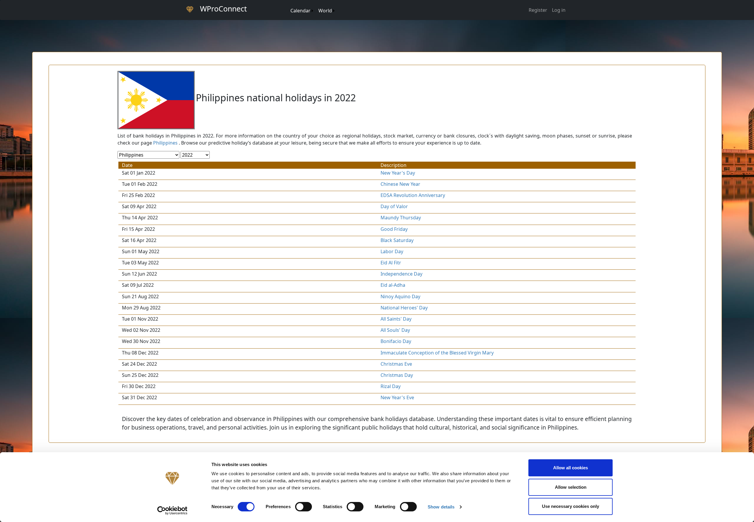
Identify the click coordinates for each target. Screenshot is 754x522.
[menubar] (312, 8)
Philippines (165, 143)
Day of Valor (394, 206)
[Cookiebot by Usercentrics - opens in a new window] (172, 510)
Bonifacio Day (396, 341)
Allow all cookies (570, 467)
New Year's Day (398, 173)
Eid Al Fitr (391, 262)
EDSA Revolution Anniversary (413, 195)
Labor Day (392, 251)
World (325, 10)
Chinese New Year (400, 184)
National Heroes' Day (404, 307)
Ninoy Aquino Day (400, 296)
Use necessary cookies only (570, 506)
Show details (441, 506)
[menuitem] (287, 5)
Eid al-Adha (393, 285)
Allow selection (570, 487)
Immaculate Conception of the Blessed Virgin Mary (437, 352)
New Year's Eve (397, 397)
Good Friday (394, 229)
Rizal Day (391, 386)
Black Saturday (397, 240)
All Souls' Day (395, 330)
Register (538, 10)
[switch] (303, 506)
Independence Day (401, 274)
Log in (559, 10)
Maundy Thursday (401, 217)
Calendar (300, 10)
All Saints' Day (396, 319)
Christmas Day (397, 375)
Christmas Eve (396, 364)
